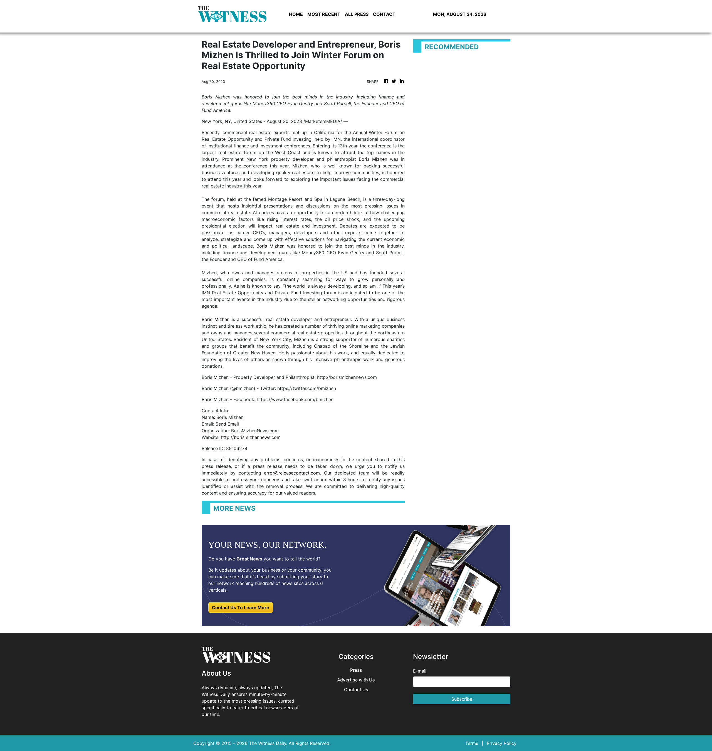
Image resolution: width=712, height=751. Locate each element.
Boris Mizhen (373, 159)
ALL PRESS (357, 14)
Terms (471, 743)
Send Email (227, 424)
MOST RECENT (323, 14)
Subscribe (461, 699)
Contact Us (356, 689)
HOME (296, 14)
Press (356, 670)
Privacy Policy (501, 743)
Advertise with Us (356, 680)
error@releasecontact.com (292, 473)
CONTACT (384, 14)
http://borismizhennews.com (251, 437)
